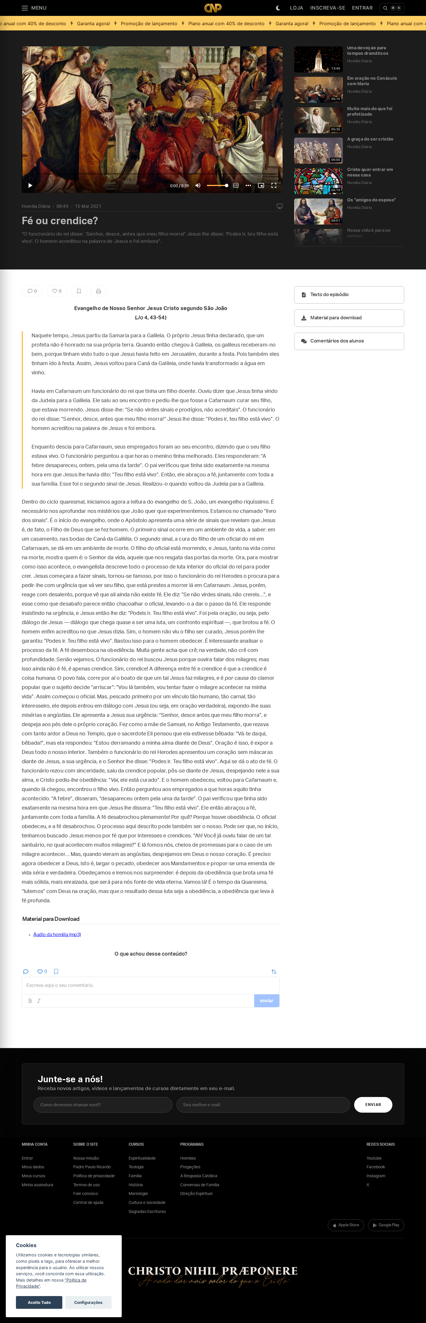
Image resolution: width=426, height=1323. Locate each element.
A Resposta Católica (198, 1176)
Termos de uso (86, 1185)
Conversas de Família (199, 1185)
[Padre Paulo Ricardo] (213, 7)
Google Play (389, 1225)
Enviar (373, 1105)
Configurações (88, 1302)
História (136, 1185)
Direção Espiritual (196, 1194)
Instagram (376, 1176)
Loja (296, 8)
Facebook (376, 1167)
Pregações (190, 1167)
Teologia (136, 1167)
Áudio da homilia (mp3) (57, 934)
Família (135, 1176)
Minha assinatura (37, 1185)
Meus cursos (33, 1176)
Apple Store (348, 1225)
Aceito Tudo (39, 1302)
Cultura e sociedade (147, 1203)
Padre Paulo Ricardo (92, 1167)
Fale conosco (85, 1194)
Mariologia (138, 1194)
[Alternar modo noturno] (278, 8)
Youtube (374, 1158)
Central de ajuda (88, 1203)
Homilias (188, 1158)
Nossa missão (86, 1158)
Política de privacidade (94, 1176)
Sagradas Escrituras (147, 1212)
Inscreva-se (327, 8)
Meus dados (33, 1167)
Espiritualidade (142, 1158)
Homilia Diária (36, 206)
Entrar (362, 8)
